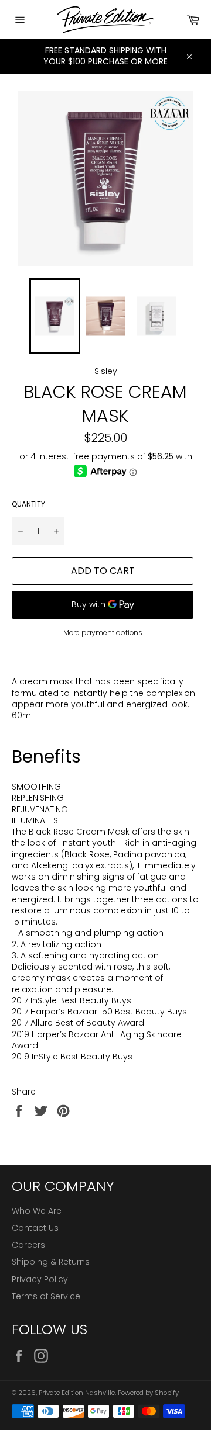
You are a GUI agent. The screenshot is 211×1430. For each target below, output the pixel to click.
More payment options (102, 633)
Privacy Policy (40, 1279)
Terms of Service (46, 1296)
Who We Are (37, 1211)
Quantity (28, 504)
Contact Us (35, 1228)
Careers (28, 1245)
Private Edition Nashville (77, 1392)
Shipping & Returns (51, 1262)
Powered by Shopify (148, 1392)
